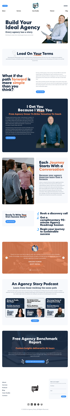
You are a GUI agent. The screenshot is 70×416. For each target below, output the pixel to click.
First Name (52, 385)
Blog (67, 10)
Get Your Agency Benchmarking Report (35, 361)
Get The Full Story (10, 137)
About (3, 10)
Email (51, 390)
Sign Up (63, 396)
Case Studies (35, 10)
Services (19, 10)
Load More (35, 320)
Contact (4, 395)
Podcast (52, 10)
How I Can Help (40, 91)
